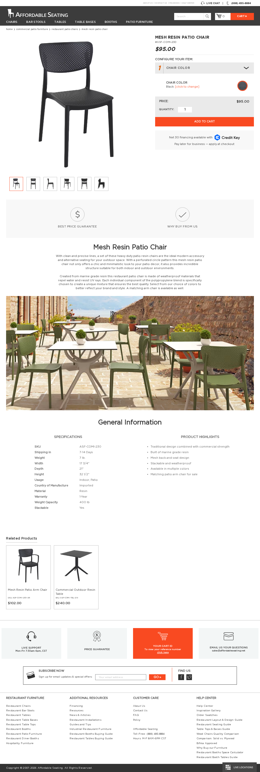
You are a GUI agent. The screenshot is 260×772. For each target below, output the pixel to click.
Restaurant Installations (85, 720)
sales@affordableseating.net (228, 650)
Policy (136, 720)
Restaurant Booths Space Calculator (220, 752)
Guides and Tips (80, 724)
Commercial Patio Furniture (32, 29)
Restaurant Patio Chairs (65, 29)
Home (9, 29)
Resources (76, 710)
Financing (174, 3)
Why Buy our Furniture (212, 748)
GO (156, 677)
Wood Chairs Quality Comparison (218, 734)
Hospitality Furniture (20, 743)
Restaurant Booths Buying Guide (91, 734)
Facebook (181, 677)
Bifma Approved (207, 743)
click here (163, 652)
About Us (148, 3)
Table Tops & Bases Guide (213, 729)
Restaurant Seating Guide (214, 724)
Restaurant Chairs (18, 706)
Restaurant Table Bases (22, 720)
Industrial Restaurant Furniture (90, 729)
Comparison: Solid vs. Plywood (215, 738)
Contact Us (161, 3)
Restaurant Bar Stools (20, 710)
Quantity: (166, 109)
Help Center (188, 3)
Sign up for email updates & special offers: (65, 677)
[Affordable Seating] (41, 13)
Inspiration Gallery (209, 710)
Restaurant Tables (18, 715)
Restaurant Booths (18, 729)
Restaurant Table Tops (21, 724)
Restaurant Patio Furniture (24, 734)
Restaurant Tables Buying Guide (91, 738)
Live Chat (213, 3)
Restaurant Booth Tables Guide (217, 757)
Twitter (189, 677)
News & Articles (80, 715)
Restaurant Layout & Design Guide (219, 720)
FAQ (136, 715)
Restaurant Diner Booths (22, 738)
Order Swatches (207, 715)
